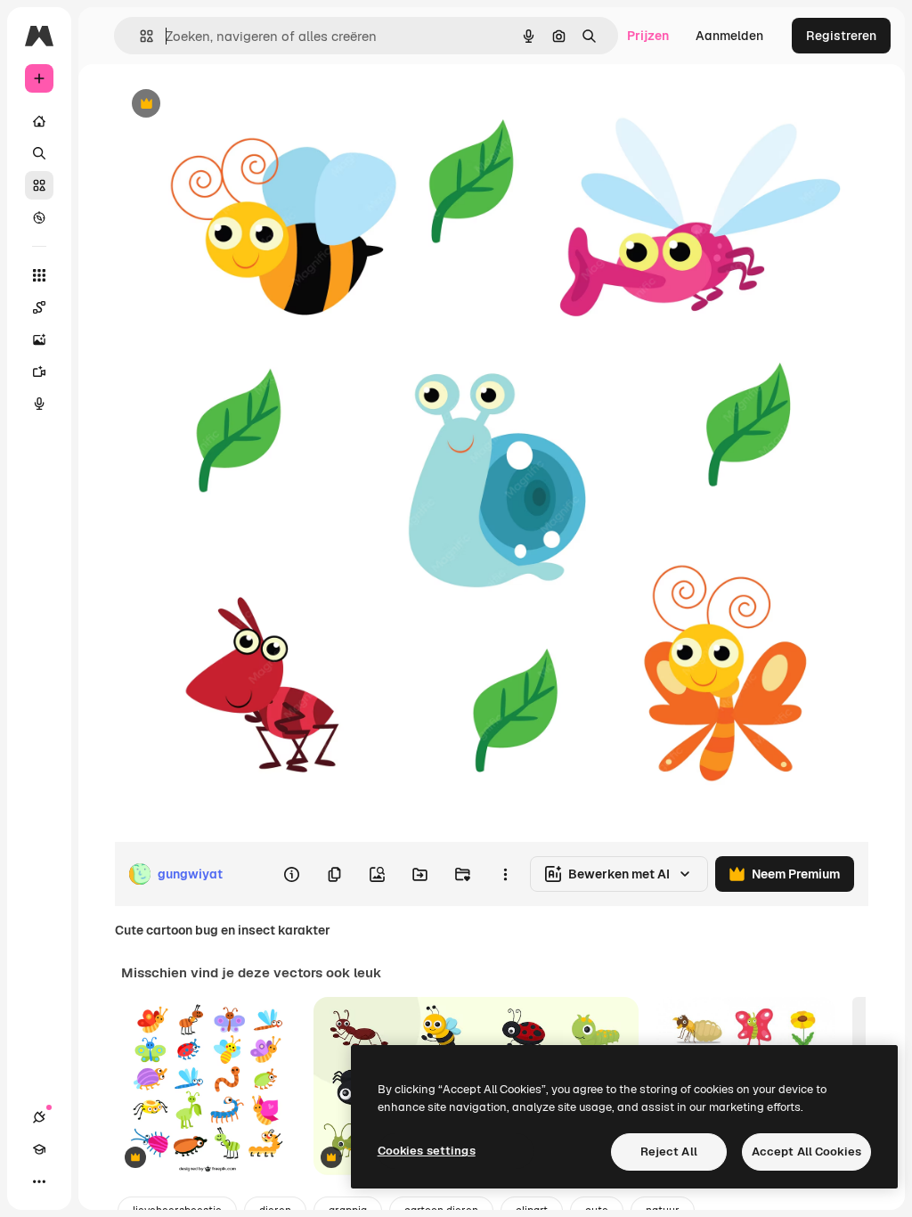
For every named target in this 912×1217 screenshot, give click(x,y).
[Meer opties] (505, 874)
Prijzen (648, 36)
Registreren (841, 36)
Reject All (668, 1151)
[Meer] (39, 1181)
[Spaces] (39, 307)
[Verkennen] (39, 217)
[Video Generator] (39, 371)
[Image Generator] (39, 339)
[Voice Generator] (39, 403)
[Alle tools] (39, 275)
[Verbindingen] (39, 1117)
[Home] (39, 121)
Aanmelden (729, 36)
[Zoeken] (39, 153)
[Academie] (39, 1149)
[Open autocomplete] (139, 36)
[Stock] (39, 185)
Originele (231, 104)
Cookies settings (427, 1150)
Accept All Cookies (806, 1151)
